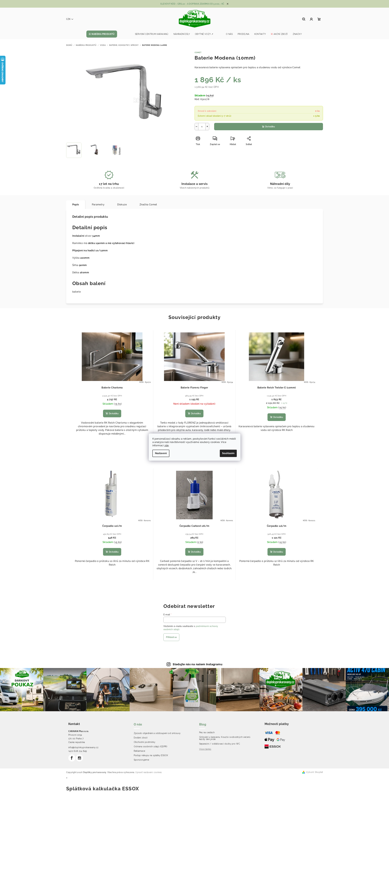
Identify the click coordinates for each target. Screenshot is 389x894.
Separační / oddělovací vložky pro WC (219, 744)
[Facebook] (71, 757)
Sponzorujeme (141, 760)
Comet (198, 52)
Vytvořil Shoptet (314, 772)
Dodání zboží (141, 737)
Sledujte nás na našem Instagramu (197, 664)
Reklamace (139, 751)
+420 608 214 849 (77, 751)
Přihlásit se (171, 637)
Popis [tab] (75, 204)
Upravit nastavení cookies (148, 772)
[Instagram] (79, 757)
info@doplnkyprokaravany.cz (83, 747)
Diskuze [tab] (122, 204)
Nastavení (161, 453)
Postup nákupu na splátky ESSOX (151, 755)
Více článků (205, 749)
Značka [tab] (148, 204)
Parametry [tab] (98, 204)
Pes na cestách (207, 732)
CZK (68, 19)
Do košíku (270, 126)
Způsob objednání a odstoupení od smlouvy (157, 733)
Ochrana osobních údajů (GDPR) (150, 746)
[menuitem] (101, 34)
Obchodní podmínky (144, 742)
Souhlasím (228, 453)
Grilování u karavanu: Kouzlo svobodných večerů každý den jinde (224, 738)
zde (166, 445)
